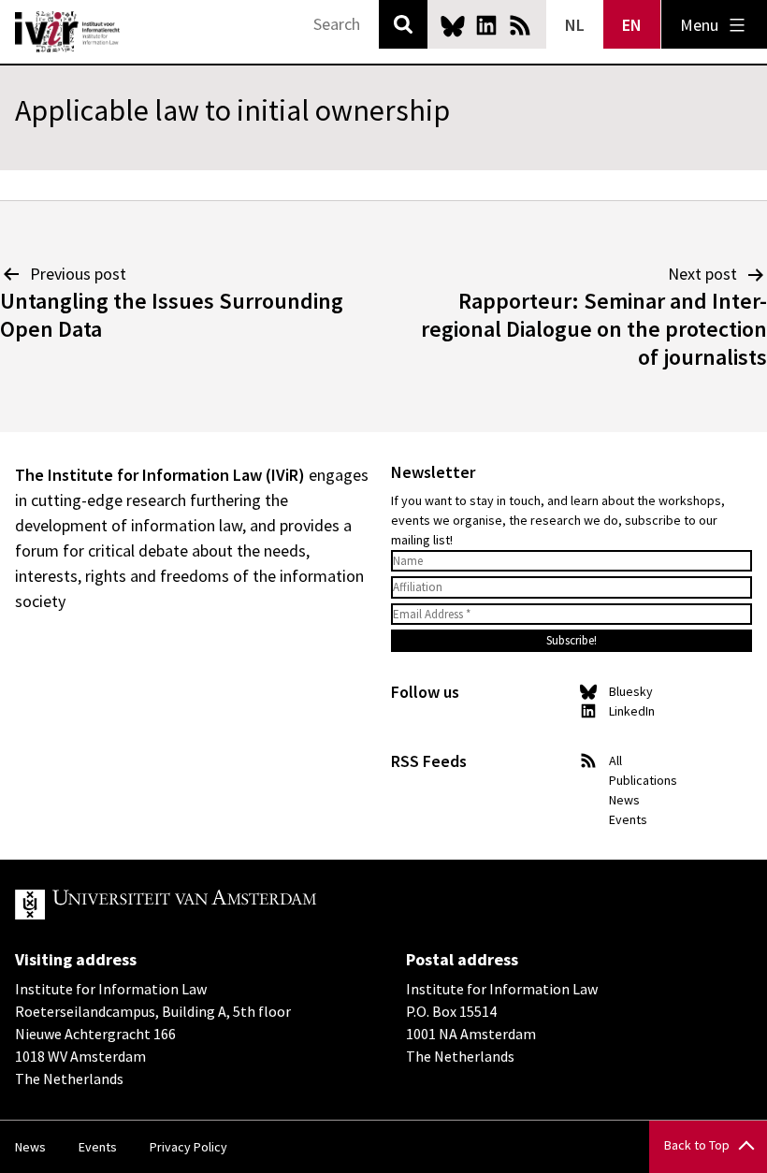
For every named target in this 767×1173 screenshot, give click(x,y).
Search (403, 24)
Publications (643, 780)
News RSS (520, 25)
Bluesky (453, 25)
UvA (232, 905)
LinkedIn (486, 25)
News (624, 799)
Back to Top (697, 1145)
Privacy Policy (188, 1146)
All (615, 760)
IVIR (67, 31)
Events (628, 819)
